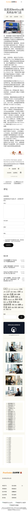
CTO (12, 289)
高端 (10, 309)
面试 (7, 309)
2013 (9, 457)
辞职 (22, 307)
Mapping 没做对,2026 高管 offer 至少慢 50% (11, 272)
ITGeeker (12, 508)
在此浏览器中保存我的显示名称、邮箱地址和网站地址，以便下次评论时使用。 (14, 240)
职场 (14, 302)
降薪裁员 (10, 426)
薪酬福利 (10, 419)
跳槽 (19, 307)
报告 (9, 297)
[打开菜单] (21, 2)
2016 (9, 452)
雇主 (4, 309)
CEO (5, 288)
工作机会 (10, 408)
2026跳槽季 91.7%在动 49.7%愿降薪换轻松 (10, 260)
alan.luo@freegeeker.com (11, 163)
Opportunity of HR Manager (8, 182)
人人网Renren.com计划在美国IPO (18, 182)
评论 (5, 203)
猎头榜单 (9, 172)
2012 (9, 459)
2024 (9, 439)
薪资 (16, 304)
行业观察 (10, 423)
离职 (16, 299)
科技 (20, 299)
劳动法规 (10, 405)
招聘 (12, 296)
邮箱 (5, 227)
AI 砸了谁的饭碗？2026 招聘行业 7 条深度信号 (11, 266)
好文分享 (10, 406)
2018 (9, 449)
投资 (11, 16)
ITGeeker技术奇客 (7, 507)
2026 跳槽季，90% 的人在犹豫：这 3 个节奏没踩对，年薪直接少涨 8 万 (12, 279)
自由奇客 (16, 16)
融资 (22, 304)
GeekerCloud (25, 508)
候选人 (15, 291)
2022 (9, 442)
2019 (9, 447)
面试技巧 (10, 428)
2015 (9, 454)
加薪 (22, 291)
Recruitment (16, 289)
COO (9, 289)
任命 (11, 291)
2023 (9, 441)
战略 (18, 294)
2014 (9, 456)
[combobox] (10, 317)
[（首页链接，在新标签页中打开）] (11, 2)
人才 (8, 291)
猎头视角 (10, 415)
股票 (18, 302)
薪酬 (19, 304)
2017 (9, 451)
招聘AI (9, 410)
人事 (4, 291)
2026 (9, 438)
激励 (19, 297)
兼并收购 (10, 403)
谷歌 (13, 307)
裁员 (9, 307)
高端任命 (10, 429)
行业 (21, 16)
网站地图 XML (10, 509)
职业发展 (10, 416)
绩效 (7, 302)
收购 (16, 297)
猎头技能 (10, 411)
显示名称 (6, 220)
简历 (4, 302)
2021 (9, 444)
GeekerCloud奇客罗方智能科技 (21, 507)
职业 (10, 302)
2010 (9, 462)
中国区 (21, 289)
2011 (9, 460)
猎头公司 (10, 299)
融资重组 (15, 172)
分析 (7, 16)
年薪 (4, 294)
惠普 (15, 294)
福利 (13, 299)
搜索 (4, 314)
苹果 (13, 304)
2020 (9, 446)
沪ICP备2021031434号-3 (16, 509)
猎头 (5, 299)
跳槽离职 (10, 424)
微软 (8, 294)
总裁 (11, 294)
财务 (16, 307)
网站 (5, 233)
